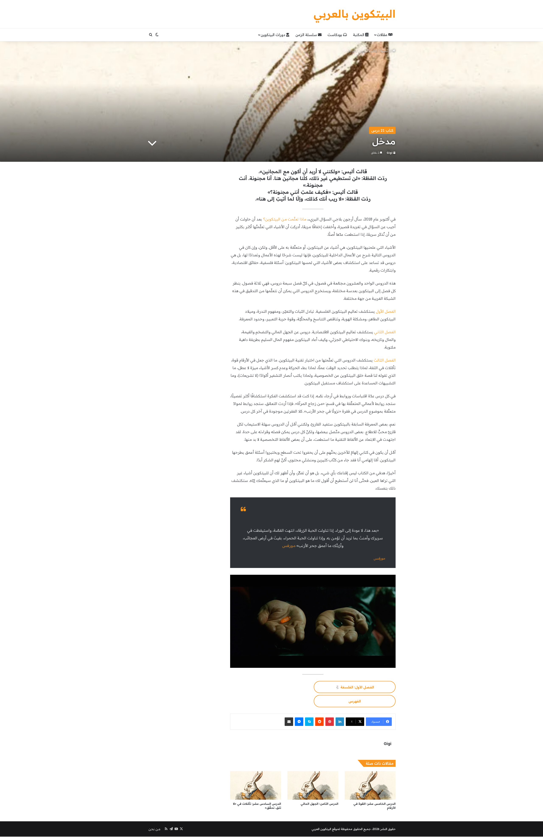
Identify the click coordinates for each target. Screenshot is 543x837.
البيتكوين (272, 219)
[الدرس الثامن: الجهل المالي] (312, 785)
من (284, 219)
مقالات (382, 34)
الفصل (390, 311)
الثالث (379, 360)
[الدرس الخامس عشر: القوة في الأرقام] (370, 785)
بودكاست (335, 34)
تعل (296, 219)
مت (291, 219)
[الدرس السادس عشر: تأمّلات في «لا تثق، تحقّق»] (255, 785)
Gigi (389, 152)
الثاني (379, 331)
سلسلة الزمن (306, 34)
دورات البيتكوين (273, 34)
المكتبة (359, 34)
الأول (380, 311)
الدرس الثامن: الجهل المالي (319, 804)
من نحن (154, 829)
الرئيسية (386, 51)
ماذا (303, 219)
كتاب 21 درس (368, 51)
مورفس (288, 545)
